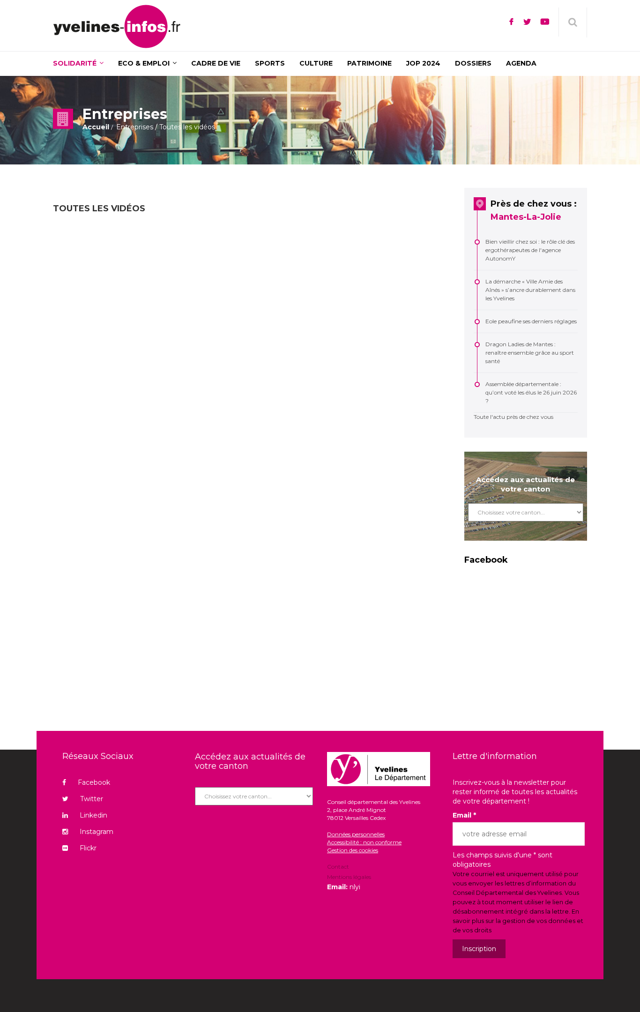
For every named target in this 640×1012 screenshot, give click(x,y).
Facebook (94, 782)
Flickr (88, 848)
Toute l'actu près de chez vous (513, 416)
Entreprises (134, 127)
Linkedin (93, 815)
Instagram (96, 831)
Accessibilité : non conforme (364, 842)
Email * (464, 815)
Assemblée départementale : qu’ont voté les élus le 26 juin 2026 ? (531, 392)
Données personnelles (356, 834)
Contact (338, 867)
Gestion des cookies (352, 850)
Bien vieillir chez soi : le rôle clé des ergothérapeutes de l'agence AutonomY (530, 250)
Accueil (95, 127)
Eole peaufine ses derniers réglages (531, 321)
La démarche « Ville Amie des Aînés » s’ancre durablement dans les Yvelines (530, 290)
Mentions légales (349, 876)
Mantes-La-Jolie (526, 217)
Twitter (91, 799)
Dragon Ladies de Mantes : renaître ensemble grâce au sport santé (529, 353)
